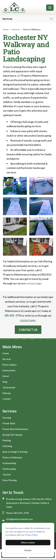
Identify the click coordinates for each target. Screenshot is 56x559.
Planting (6, 440)
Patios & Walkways (12, 457)
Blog (4, 381)
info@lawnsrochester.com (19, 519)
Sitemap (6, 393)
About (5, 376)
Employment (8, 370)
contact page (33, 283)
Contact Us (28, 329)
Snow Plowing (9, 480)
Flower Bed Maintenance (15, 429)
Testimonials (8, 387)
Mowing (6, 417)
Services (16, 29)
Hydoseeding (9, 463)
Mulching (7, 446)
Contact (6, 398)
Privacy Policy (31, 535)
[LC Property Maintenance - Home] (23, 7)
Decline (28, 550)
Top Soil (6, 474)
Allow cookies (28, 542)
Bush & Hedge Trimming (14, 451)
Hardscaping (9, 468)
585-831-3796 (12, 315)
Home (6, 29)
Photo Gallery (9, 364)
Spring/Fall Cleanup (12, 434)
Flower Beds (8, 423)
